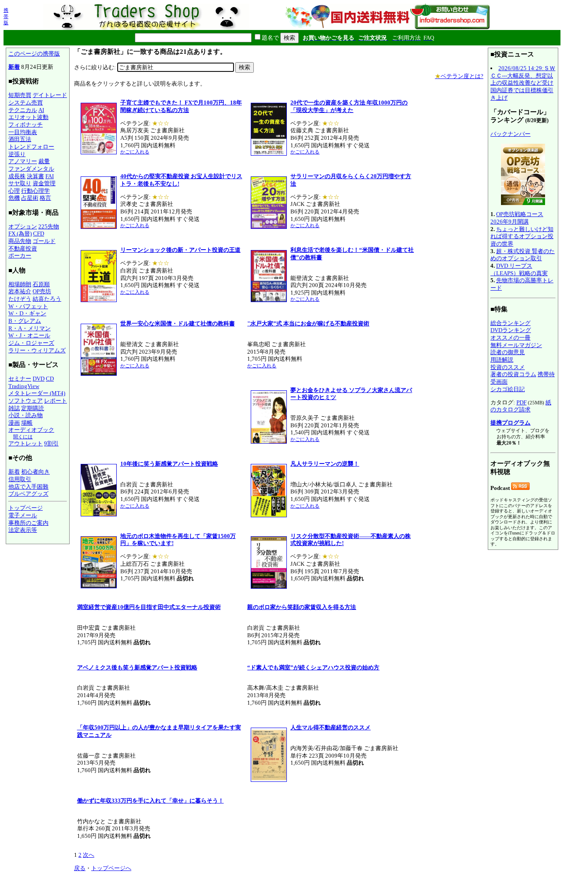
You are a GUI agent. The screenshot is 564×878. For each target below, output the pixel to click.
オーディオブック (31, 429)
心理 (14, 190)
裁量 (44, 161)
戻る (79, 868)
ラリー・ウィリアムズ (37, 350)
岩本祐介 (19, 291)
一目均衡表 (22, 132)
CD (50, 378)
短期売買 (19, 95)
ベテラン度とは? (459, 76)
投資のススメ (507, 367)
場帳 (27, 422)
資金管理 (44, 183)
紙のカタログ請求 (520, 406)
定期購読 (32, 408)
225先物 (48, 226)
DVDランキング (510, 330)
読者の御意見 (507, 352)
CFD (38, 233)
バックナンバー (510, 134)
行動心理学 (35, 190)
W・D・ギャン (27, 313)
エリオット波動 (28, 117)
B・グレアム (24, 321)
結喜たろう (47, 298)
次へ (88, 855)
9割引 (51, 443)
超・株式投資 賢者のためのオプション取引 (522, 255)
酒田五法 (19, 139)
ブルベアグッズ (28, 493)
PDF (521, 402)
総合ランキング (510, 323)
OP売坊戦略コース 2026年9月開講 (516, 218)
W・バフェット (28, 306)
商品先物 (19, 241)
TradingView (23, 386)
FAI (49, 176)
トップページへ (111, 868)
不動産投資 (22, 248)
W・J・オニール (29, 335)
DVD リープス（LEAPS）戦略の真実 (519, 269)
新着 (14, 67)
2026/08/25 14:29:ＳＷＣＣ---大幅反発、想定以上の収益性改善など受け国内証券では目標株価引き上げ (522, 83)
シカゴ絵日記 (507, 389)
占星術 (29, 197)
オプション (22, 226)
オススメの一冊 (510, 337)
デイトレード (50, 95)
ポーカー (19, 255)
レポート (55, 400)
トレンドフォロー (31, 146)
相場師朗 (19, 284)
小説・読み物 (25, 415)
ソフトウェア (25, 400)
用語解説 (501, 359)
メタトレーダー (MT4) (36, 393)
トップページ (25, 507)
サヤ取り (19, 183)
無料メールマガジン (516, 345)
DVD (39, 378)
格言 (45, 197)
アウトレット (25, 443)
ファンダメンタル (31, 168)
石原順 (41, 284)
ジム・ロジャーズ (31, 343)
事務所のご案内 (28, 522)
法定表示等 (22, 530)
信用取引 (19, 479)
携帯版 (6, 16)
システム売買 (25, 102)
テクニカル (22, 110)
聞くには (23, 436)
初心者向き (35, 471)
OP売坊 (42, 291)
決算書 (35, 176)
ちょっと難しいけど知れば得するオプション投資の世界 (521, 236)
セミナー (19, 378)
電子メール (22, 515)
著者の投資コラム (513, 374)
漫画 (14, 422)
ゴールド (44, 241)
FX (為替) (20, 233)
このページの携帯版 (34, 53)
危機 (14, 197)
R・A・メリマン (29, 328)
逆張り (17, 154)
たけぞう (19, 298)
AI (41, 110)
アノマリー (22, 161)
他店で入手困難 (28, 486)
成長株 (17, 176)
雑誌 (14, 408)
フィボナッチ (25, 124)
